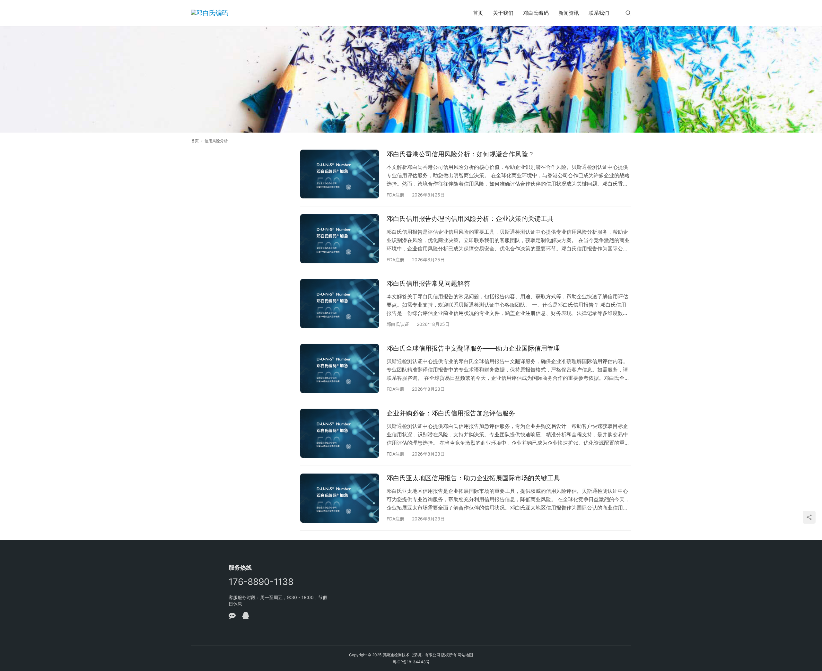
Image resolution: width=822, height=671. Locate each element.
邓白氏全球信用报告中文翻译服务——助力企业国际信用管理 (473, 348)
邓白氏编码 (536, 13)
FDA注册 (395, 194)
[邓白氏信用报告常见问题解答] (339, 303)
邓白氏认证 (398, 324)
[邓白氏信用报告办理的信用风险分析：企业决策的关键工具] (339, 238)
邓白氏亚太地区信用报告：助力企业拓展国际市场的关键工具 (473, 478)
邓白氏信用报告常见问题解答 (428, 283)
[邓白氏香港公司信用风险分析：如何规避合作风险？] (339, 174)
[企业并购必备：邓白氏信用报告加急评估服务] (339, 433)
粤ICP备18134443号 (411, 661)
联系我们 (599, 13)
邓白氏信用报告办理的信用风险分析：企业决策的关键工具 (470, 218)
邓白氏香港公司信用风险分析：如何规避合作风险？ (460, 154)
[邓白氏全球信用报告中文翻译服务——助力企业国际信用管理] (339, 368)
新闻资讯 (568, 13)
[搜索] (628, 12)
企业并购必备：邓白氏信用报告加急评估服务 (451, 413)
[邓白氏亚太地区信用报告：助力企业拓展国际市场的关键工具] (339, 498)
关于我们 (503, 13)
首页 (478, 13)
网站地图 (465, 654)
